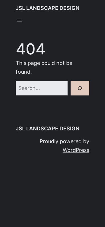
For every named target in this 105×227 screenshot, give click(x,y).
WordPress (76, 150)
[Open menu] (19, 20)
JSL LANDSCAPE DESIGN (47, 8)
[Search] (80, 88)
